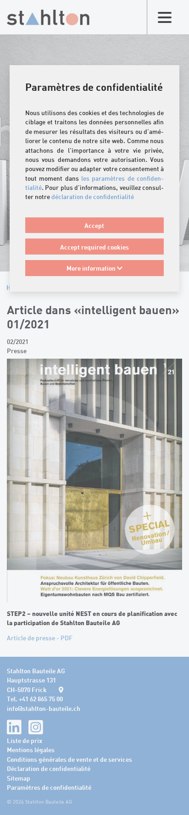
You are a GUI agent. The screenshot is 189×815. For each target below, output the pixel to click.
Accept (94, 225)
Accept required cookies (94, 247)
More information (92, 268)
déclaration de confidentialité (92, 196)
